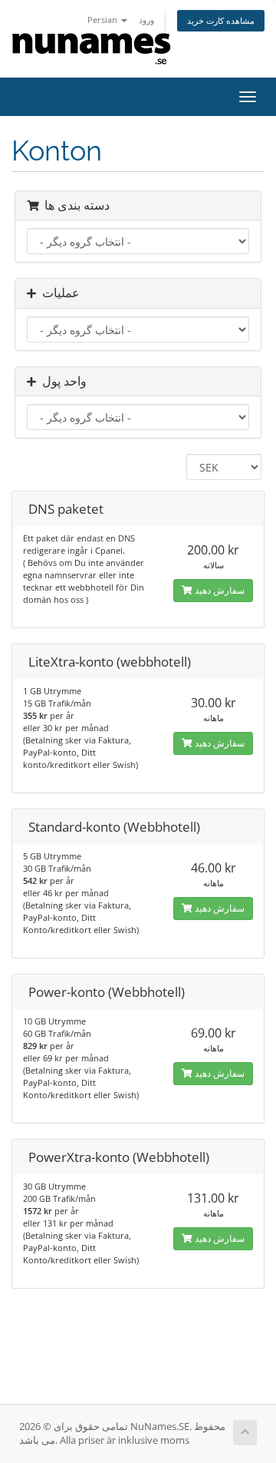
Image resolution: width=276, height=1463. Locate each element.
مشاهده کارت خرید (221, 20)
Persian (103, 19)
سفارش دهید (218, 590)
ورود (146, 19)
